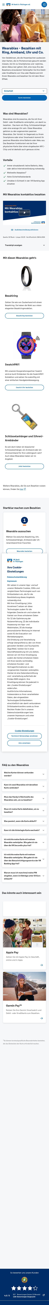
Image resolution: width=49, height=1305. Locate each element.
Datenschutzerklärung (17, 577)
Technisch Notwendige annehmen (24, 736)
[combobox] (24, 90)
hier (21, 489)
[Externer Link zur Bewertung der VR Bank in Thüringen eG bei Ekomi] (44, 1295)
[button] (24, 245)
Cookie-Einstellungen (24, 731)
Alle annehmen (24, 743)
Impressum (12, 581)
